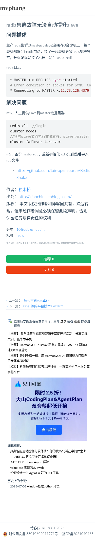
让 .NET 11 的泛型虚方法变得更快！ (34, 456)
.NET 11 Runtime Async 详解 (29, 462)
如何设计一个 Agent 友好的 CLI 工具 (34, 473)
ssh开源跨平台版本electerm (43, 306)
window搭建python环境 (43, 486)
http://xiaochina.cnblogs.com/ (45, 197)
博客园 (35, 528)
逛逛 (77, 321)
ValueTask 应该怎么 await (27, 467)
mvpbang (13, 7)
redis (20, 236)
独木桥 (24, 190)
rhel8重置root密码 (36, 300)
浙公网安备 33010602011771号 (33, 534)
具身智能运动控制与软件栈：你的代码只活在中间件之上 (48, 451)
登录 (63, 321)
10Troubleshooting (30, 229)
